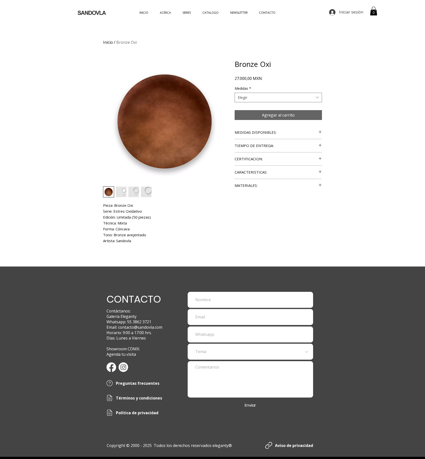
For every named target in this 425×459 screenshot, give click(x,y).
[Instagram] (123, 367)
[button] (373, 11)
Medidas (243, 88)
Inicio (108, 42)
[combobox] (278, 97)
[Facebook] (111, 367)
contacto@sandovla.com (140, 327)
